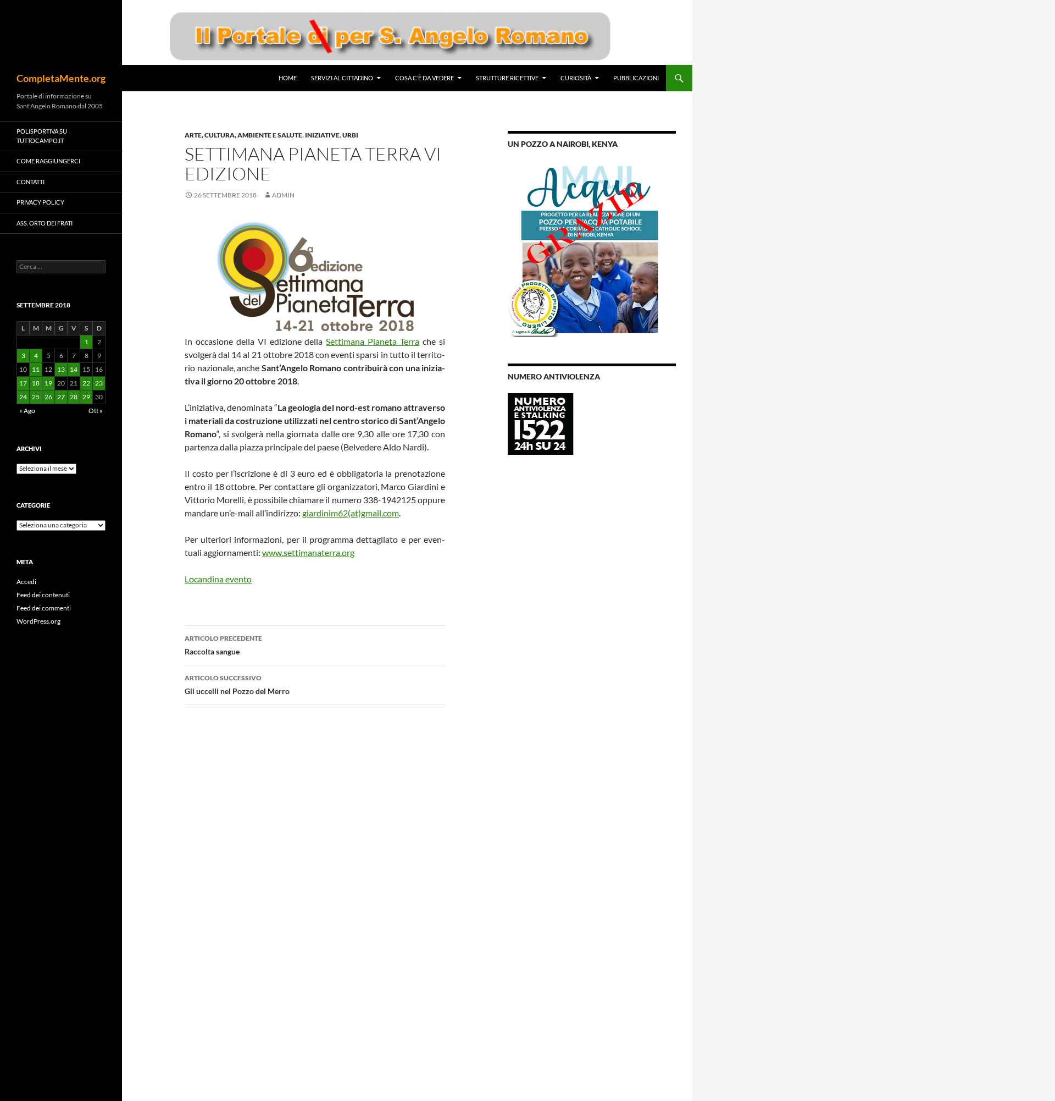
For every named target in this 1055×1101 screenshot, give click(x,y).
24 (23, 397)
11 (36, 369)
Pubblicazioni (636, 77)
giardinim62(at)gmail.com (350, 513)
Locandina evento (218, 579)
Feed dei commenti (43, 608)
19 (48, 383)
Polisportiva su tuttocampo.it (41, 136)
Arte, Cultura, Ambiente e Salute (243, 135)
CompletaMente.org (61, 78)
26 (48, 397)
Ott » (95, 410)
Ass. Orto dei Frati (44, 223)
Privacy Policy (40, 202)
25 (36, 397)
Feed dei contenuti (43, 595)
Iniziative (322, 135)
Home (288, 77)
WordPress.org (38, 621)
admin (283, 195)
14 (73, 369)
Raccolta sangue (223, 645)
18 (36, 383)
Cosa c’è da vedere (424, 77)
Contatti (30, 181)
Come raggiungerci (48, 160)
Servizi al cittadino (342, 77)
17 (23, 383)
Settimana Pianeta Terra (372, 341)
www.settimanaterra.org (308, 552)
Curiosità (575, 77)
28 (73, 397)
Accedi (26, 581)
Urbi (350, 135)
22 (86, 383)
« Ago (27, 410)
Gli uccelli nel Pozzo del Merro (237, 685)
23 (99, 383)
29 (86, 397)
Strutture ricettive (507, 77)
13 (61, 369)
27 (61, 397)
